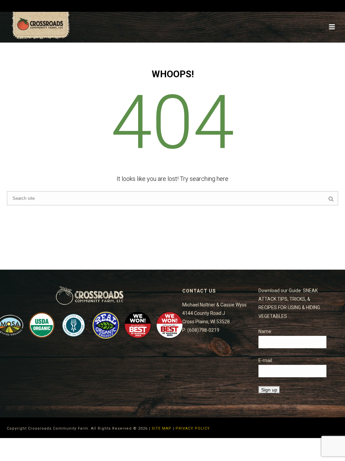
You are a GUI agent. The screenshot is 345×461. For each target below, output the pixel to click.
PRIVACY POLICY (193, 428)
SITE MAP (161, 428)
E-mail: (265, 360)
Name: (265, 331)
